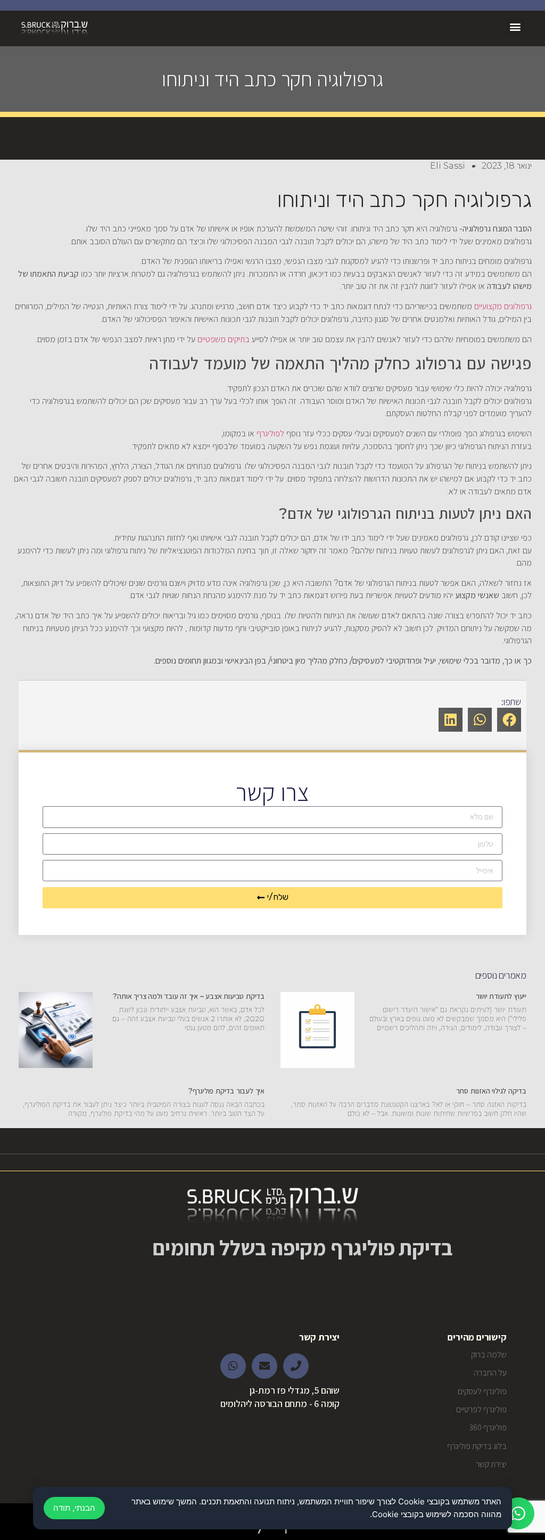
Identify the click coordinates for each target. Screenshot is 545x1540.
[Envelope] (264, 1366)
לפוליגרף (270, 433)
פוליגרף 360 (487, 1427)
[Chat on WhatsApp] (518, 1513)
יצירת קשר (491, 1464)
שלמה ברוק (488, 1354)
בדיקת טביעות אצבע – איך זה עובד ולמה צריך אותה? (189, 996)
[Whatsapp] (233, 1366)
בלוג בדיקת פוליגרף (476, 1446)
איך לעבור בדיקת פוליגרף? (226, 1091)
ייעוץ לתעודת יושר (501, 996)
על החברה (490, 1372)
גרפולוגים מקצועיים (503, 306)
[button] (515, 26)
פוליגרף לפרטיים (481, 1409)
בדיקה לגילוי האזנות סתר (491, 1091)
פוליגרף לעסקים (482, 1391)
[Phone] (296, 1366)
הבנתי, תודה (74, 1508)
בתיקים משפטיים (223, 339)
